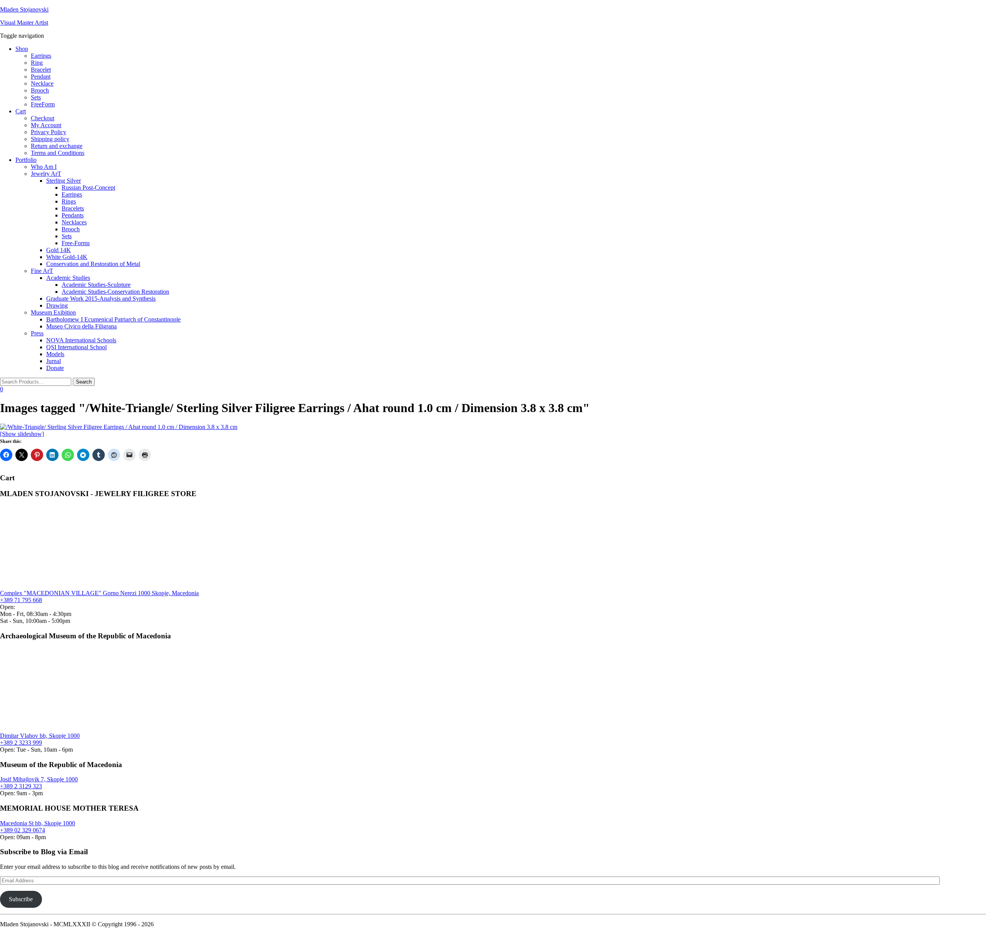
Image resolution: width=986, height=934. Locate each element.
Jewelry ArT (46, 173)
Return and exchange (56, 146)
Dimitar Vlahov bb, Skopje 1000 (40, 735)
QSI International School (76, 347)
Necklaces (74, 222)
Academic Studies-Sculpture (96, 284)
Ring (37, 62)
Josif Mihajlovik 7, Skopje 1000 (39, 779)
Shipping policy (50, 139)
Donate (55, 368)
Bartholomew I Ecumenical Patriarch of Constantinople (113, 319)
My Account (46, 125)
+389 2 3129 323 (21, 786)
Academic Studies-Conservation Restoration (115, 291)
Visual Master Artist (24, 22)
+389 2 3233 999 (21, 742)
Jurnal (53, 361)
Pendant (40, 76)
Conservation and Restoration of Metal (93, 264)
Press (37, 333)
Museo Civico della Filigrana (81, 326)
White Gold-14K (66, 257)
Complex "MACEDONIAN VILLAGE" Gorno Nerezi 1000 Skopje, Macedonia (99, 593)
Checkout (42, 118)
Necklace (42, 83)
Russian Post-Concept (88, 187)
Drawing (57, 305)
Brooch (40, 90)
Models (55, 354)
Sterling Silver (63, 180)
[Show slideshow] (22, 434)
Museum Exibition (53, 312)
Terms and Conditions (57, 153)
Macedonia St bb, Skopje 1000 (37, 823)
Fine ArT (42, 271)
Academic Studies (68, 277)
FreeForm (43, 104)
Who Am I (44, 166)
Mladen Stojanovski (24, 9)
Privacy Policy (48, 132)
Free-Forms (76, 243)
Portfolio (26, 160)
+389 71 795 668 (21, 600)
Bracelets (73, 208)
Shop (21, 48)
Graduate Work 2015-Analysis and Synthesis (101, 298)
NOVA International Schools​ (81, 340)
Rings (69, 201)
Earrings (41, 55)
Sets (36, 97)
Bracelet (41, 69)
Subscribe (21, 899)
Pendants (73, 215)
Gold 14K (58, 250)
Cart (20, 111)
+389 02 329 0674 (22, 830)
